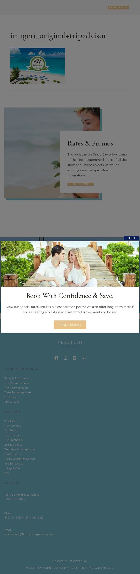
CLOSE (131, 238)
